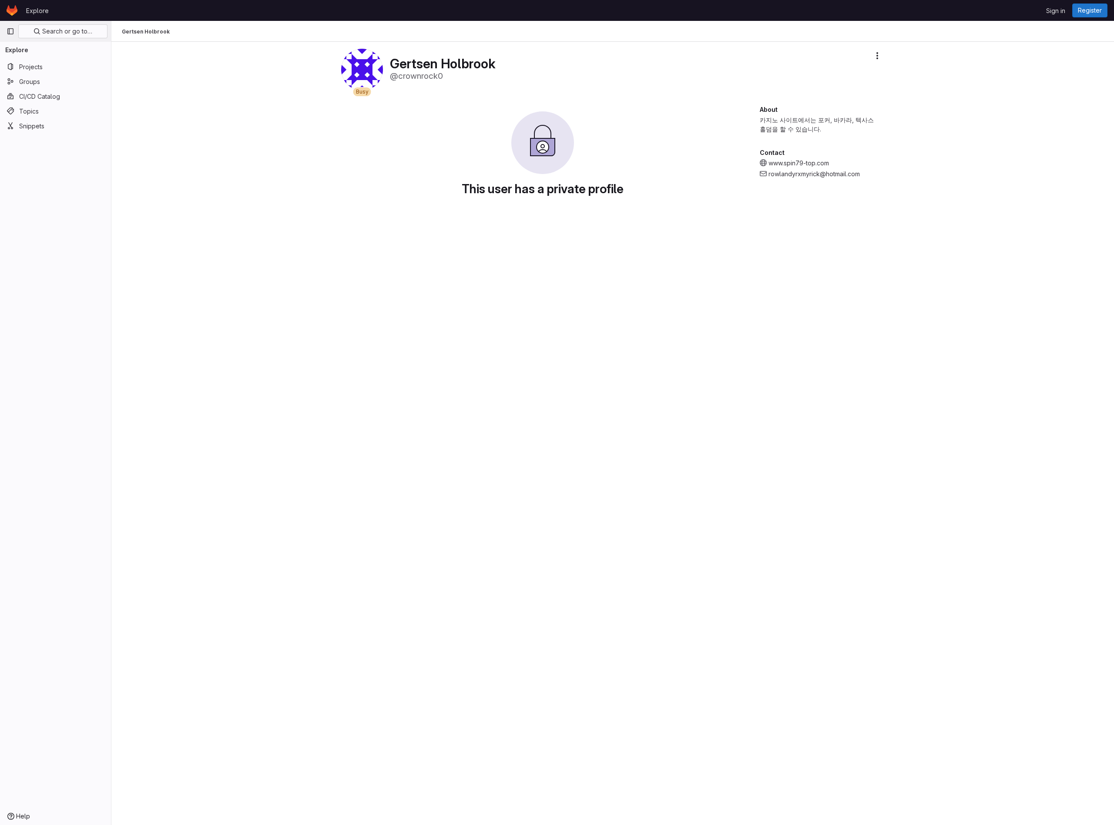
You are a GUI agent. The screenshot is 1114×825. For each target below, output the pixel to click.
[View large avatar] (362, 69)
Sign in (1055, 10)
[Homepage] (12, 10)
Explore (37, 10)
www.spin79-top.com (798, 163)
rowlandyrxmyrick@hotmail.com (814, 174)
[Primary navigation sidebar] (10, 31)
